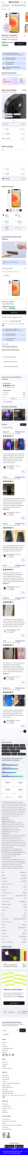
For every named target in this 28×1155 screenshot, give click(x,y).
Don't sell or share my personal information (12, 1125)
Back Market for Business (8, 1091)
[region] (14, 81)
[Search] (12, 5)
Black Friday (5, 1112)
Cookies (4, 1123)
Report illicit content (6, 1129)
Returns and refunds (7, 1068)
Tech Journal (5, 1104)
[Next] (20, 210)
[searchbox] (20, 5)
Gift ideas (4, 1110)
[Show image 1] (13, 120)
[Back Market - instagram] (3, 1055)
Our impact (4, 1046)
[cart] (24, 2)
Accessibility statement (7, 1048)
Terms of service (6, 1119)
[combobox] (14, 268)
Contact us (4, 1062)
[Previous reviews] (21, 731)
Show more (6, 509)
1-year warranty (5, 1077)
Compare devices (6, 1106)
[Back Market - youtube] (10, 1055)
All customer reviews (7, 1108)
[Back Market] (14, 2)
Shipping (4, 1066)
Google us (21, 996)
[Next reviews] (24, 731)
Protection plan (5, 1079)
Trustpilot (4, 1052)
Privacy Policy (5, 1127)
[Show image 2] (14, 120)
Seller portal (5, 1089)
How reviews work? (8, 401)
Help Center (5, 1064)
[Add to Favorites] (24, 35)
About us (4, 1042)
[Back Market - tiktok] (6, 1055)
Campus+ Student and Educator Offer (10, 1083)
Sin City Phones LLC (15, 321)
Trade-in (4, 1081)
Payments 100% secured (8, 1093)
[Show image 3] (17, 210)
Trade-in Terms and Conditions (9, 1121)
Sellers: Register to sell (7, 1087)
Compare (24, 90)
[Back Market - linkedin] (13, 1055)
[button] (6, 28)
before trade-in (10, 42)
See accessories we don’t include (10, 349)
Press (3, 1044)
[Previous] (7, 210)
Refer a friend (5, 1075)
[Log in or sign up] (21, 2)
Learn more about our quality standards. (12, 868)
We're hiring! (5, 1050)
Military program (6, 1085)
